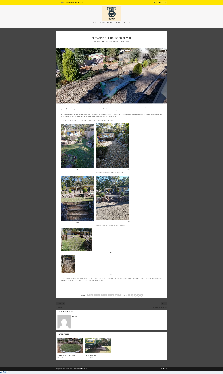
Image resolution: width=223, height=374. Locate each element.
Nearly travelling (90, 355)
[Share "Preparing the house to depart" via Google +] (95, 295)
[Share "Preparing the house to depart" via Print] (119, 295)
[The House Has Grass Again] (70, 345)
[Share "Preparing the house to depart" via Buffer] (109, 295)
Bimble (102, 41)
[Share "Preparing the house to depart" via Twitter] (92, 295)
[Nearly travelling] (98, 345)
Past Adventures (123, 22)
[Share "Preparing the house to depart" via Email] (116, 295)
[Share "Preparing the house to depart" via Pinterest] (102, 295)
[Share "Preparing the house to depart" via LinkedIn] (105, 295)
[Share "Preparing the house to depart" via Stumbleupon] (112, 295)
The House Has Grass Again (66, 355)
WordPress (84, 368)
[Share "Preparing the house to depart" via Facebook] (88, 295)
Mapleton (115, 41)
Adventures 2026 (107, 22)
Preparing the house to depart (74, 2)
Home (95, 22)
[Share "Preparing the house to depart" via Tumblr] (99, 295)
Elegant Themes (67, 368)
